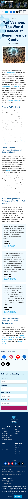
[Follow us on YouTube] (12, 463)
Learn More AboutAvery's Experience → (11, 312)
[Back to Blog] (2, 12)
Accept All (17, 496)
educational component (13, 100)
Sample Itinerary (5, 433)
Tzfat (3, 341)
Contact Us (4, 453)
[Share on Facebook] (11, 12)
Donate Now (18, 445)
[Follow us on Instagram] (9, 463)
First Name (4, 378)
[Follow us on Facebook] (5, 463)
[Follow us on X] (19, 463)
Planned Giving (18, 453)
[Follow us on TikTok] (22, 463)
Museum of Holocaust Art (9, 139)
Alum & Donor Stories (7, 439)
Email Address (5, 392)
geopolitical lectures (14, 337)
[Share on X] (17, 12)
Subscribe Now (18, 447)
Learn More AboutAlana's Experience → (11, 279)
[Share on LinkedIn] (14, 12)
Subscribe (14, 408)
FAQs (16, 433)
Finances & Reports (6, 449)
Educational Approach (7, 435)
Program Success (6, 437)
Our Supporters (5, 447)
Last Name (4, 385)
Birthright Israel (11, 72)
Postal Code (5, 400)
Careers (3, 451)
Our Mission (4, 431)
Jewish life (9, 170)
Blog (16, 429)
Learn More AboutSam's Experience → (10, 246)
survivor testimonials (13, 127)
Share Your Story (19, 449)
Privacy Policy (21, 491)
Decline (9, 496)
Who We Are (5, 445)
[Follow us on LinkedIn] (16, 463)
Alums (7, 11)
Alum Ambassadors (19, 451)
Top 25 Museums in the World (10, 86)
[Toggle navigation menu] (26, 2)
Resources (17, 431)
